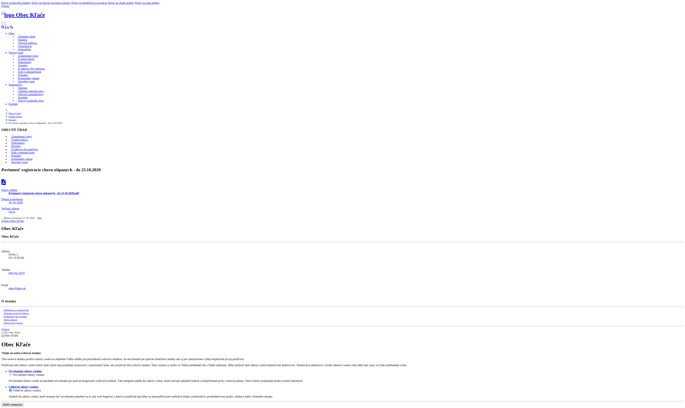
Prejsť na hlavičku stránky (16, 2)
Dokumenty (24, 62)
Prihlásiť (5, 329)
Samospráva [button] (15, 84)
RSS (39, 218)
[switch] (10, 374)
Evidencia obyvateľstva (31, 68)
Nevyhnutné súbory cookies (28, 374)
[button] (7, 27)
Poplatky (22, 75)
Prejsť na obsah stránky (121, 2)
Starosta (22, 87)
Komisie (22, 97)
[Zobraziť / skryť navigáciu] (3, 24)
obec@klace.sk (17, 288)
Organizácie (24, 46)
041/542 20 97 (17, 273)
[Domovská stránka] (5, 6)
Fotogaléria (24, 49)
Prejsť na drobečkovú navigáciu (89, 2)
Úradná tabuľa (26, 59)
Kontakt (13, 103)
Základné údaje (26, 36)
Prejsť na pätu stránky (147, 2)
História (22, 39)
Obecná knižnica (27, 43)
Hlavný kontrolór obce (30, 100)
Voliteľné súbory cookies (27, 390)
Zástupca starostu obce (30, 91)
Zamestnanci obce (28, 55)
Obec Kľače (29, 15)
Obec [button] (12, 33)
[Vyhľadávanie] (2, 27)
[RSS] (2, 294)
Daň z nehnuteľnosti (29, 71)
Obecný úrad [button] (16, 52)
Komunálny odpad (28, 78)
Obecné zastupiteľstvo (30, 94)
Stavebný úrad (25, 81)
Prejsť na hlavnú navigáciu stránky (51, 2)
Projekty (22, 65)
